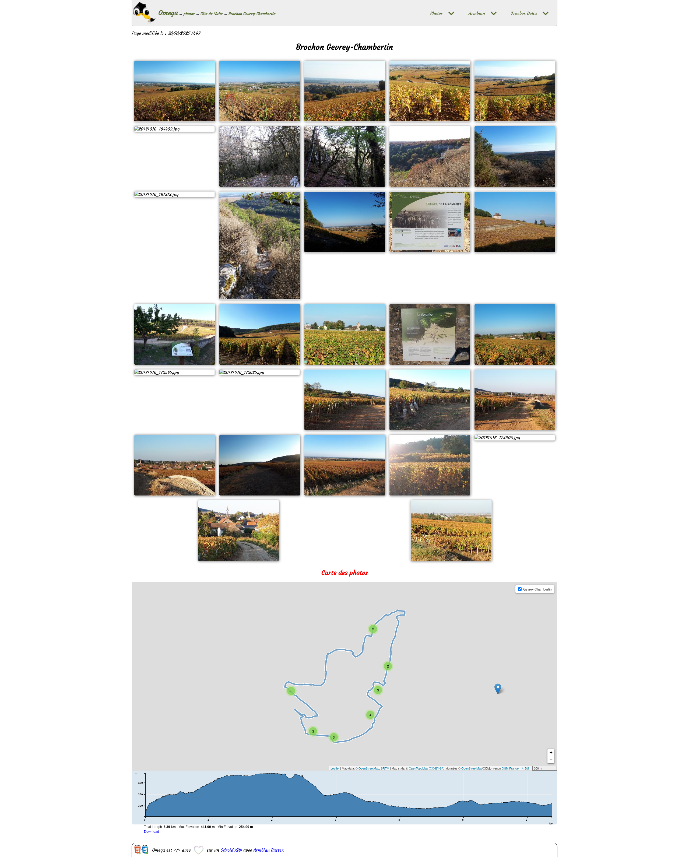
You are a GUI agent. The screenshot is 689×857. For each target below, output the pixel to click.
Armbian (477, 13)
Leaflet (335, 768)
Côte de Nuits (212, 13)
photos (189, 13)
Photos (436, 13)
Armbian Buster (268, 850)
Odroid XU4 (231, 850)
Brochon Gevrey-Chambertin (252, 13)
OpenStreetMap (368, 768)
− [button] (551, 760)
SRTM (385, 768)
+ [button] (551, 752)
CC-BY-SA (437, 768)
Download (151, 832)
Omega (168, 13)
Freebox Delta (524, 13)
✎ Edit (525, 768)
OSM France (510, 768)
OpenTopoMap (418, 768)
